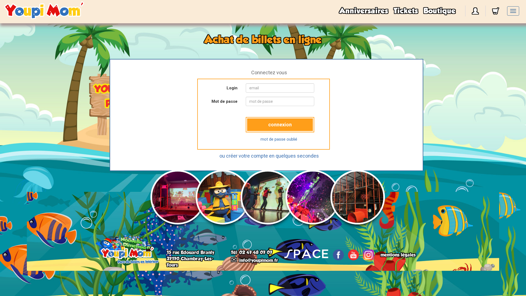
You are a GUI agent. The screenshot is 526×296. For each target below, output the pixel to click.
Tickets (406, 11)
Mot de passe (224, 101)
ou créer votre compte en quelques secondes (269, 156)
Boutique (440, 11)
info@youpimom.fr (258, 260)
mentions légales (398, 255)
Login (232, 88)
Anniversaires (363, 11)
